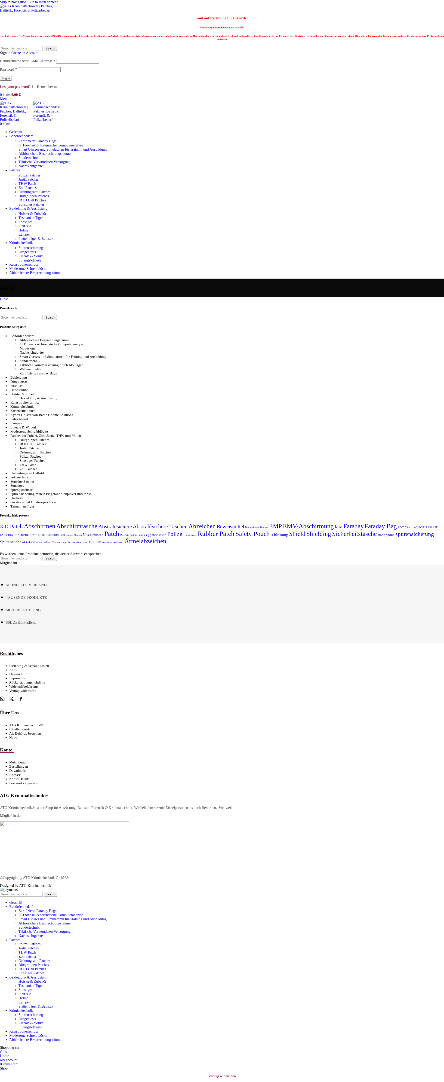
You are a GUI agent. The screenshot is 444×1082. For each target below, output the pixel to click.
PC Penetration (128, 535)
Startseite (16, 498)
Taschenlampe (59, 542)
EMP (275, 526)
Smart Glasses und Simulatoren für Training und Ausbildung (62, 149)
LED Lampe (66, 535)
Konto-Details (19, 779)
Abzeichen (202, 526)
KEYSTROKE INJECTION (44, 535)
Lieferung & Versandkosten (29, 666)
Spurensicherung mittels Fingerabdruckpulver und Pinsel (51, 494)
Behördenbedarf (22, 336)
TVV (92, 542)
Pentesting (143, 535)
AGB (13, 670)
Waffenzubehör (31, 369)
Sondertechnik (29, 158)
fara (338, 526)
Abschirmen (39, 526)
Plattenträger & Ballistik (35, 238)
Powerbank (191, 535)
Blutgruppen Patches (33, 196)
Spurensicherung (30, 248)
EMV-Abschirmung (308, 526)
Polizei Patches (29, 175)
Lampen (24, 234)
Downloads (17, 770)
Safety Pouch (252, 533)
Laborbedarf (19, 419)
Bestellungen (18, 766)
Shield (297, 533)
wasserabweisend (112, 542)
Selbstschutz (19, 477)
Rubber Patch (216, 533)
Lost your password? (15, 87)
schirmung (279, 534)
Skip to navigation (14, 2)
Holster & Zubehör (32, 214)
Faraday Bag (381, 526)
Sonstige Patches (22, 481)
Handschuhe (19, 390)
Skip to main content (43, 2)
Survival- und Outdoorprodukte (33, 502)
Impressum (17, 678)
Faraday (353, 526)
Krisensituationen (23, 411)
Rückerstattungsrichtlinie (27, 682)
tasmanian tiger (78, 542)
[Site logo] (29, 10)
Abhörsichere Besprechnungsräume (44, 153)
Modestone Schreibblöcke (29, 431)
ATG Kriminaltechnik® (26, 725)
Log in (6, 78)
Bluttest (264, 527)
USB (98, 542)
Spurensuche (10, 542)
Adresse (15, 775)
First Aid (24, 226)
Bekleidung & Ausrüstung (38, 398)
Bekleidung (18, 377)
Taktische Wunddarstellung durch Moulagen (51, 365)
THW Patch (27, 183)
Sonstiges (25, 222)
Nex (86, 534)
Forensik (404, 527)
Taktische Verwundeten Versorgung (44, 162)
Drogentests (27, 252)
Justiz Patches (28, 179)
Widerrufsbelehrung (23, 686)
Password (8, 69)
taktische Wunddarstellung (36, 542)
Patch (111, 533)
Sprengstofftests (30, 260)
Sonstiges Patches (31, 204)
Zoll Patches (27, 188)
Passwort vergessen (23, 783)
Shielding (318, 533)
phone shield (158, 535)
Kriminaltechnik (22, 406)
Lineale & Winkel (31, 256)
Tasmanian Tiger (30, 218)
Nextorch (96, 535)
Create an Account (24, 53)
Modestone (28, 348)
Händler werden (20, 729)
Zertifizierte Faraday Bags (37, 141)
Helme (23, 230)
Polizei (175, 534)
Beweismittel (230, 526)
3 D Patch (11, 526)
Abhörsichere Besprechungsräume (44, 340)
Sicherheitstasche (354, 533)
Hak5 (414, 527)
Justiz (25, 535)
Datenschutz (18, 674)
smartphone (386, 535)
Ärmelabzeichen (145, 541)
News (13, 737)
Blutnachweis (252, 527)
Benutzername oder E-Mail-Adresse (27, 61)
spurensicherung (414, 534)
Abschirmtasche (76, 526)
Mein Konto (18, 762)
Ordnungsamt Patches (34, 192)
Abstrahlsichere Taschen (160, 526)
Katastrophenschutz (24, 402)
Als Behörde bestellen (25, 733)
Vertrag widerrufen (22, 691)
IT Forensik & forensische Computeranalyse (50, 145)
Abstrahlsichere (115, 526)
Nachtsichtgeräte (30, 166)
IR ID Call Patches (32, 200)
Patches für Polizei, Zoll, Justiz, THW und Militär (45, 436)
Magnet (78, 535)
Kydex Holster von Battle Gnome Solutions (41, 415)
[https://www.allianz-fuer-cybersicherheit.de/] (64, 870)
